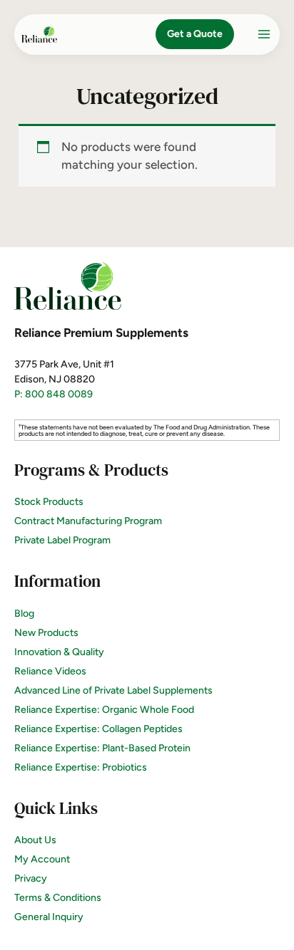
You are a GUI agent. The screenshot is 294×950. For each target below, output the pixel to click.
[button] (195, 34)
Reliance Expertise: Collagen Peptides (98, 729)
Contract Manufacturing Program (88, 521)
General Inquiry (48, 917)
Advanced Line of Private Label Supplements (113, 690)
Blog (24, 613)
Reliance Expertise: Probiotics (80, 767)
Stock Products (48, 502)
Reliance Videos (50, 671)
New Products (46, 633)
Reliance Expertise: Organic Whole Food (104, 710)
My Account (42, 859)
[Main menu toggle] (264, 34)
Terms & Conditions (57, 898)
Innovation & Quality (59, 652)
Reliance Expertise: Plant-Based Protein (102, 748)
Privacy (30, 878)
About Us (35, 840)
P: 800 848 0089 (53, 394)
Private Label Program (62, 540)
